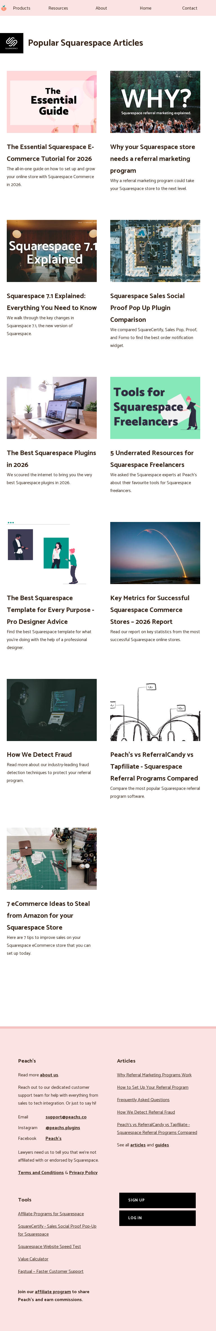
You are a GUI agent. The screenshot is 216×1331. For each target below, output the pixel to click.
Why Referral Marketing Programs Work (154, 1075)
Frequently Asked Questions (143, 1100)
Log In (135, 1218)
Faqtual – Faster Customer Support (51, 1271)
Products (21, 8)
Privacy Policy (83, 1173)
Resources (58, 8)
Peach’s (54, 1138)
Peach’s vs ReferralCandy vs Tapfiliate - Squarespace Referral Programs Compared (157, 1129)
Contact (189, 8)
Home (145, 8)
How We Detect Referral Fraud (146, 1112)
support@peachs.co (66, 1117)
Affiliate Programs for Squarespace (51, 1214)
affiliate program (53, 1292)
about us (49, 1075)
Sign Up (136, 1200)
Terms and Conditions (41, 1173)
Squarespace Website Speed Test (49, 1247)
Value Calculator (33, 1259)
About (101, 8)
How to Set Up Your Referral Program (152, 1087)
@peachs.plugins (63, 1128)
